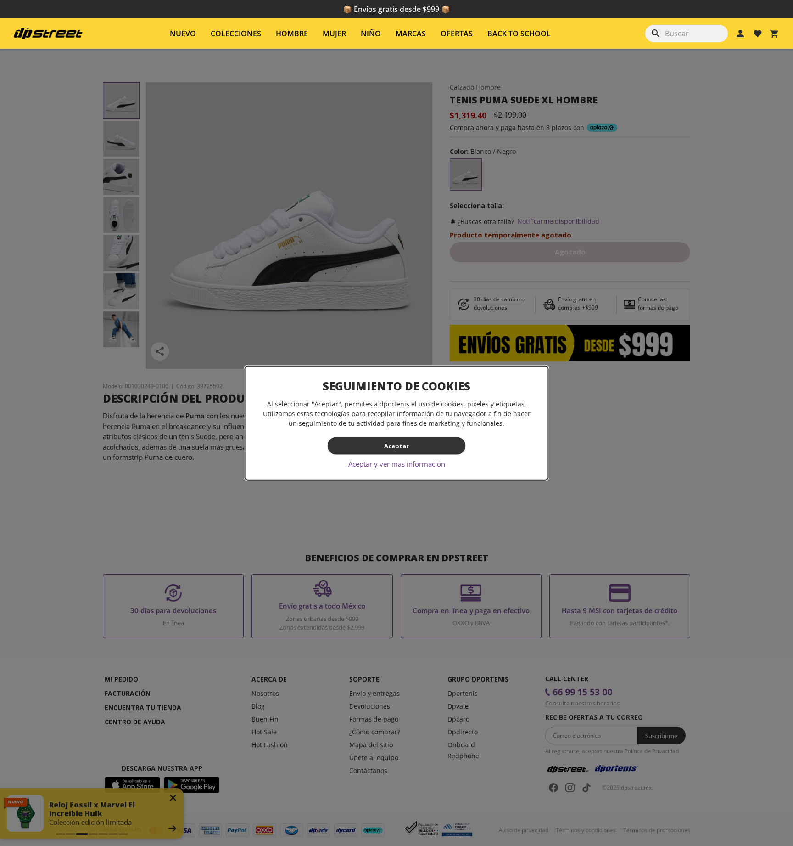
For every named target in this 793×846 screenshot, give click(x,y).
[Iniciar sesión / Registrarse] (740, 33)
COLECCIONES (236, 33)
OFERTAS (457, 33)
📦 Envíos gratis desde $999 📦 (396, 9)
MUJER (334, 33)
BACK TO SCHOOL (519, 33)
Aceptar (396, 445)
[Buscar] (656, 33)
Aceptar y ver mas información (396, 463)
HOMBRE (292, 33)
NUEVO (183, 33)
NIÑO (371, 33)
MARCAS (411, 33)
